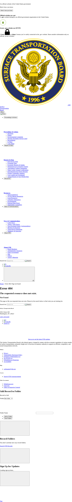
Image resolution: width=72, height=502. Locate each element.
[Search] (28, 261)
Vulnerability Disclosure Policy (13, 355)
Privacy (6, 353)
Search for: (3, 261)
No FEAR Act (8, 358)
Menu (2, 112)
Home (2, 284)
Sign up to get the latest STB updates (39, 339)
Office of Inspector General (12, 387)
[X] (5, 264)
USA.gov (6, 385)
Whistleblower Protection (11, 360)
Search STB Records (6, 446)
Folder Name (4, 413)
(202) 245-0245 (4, 317)
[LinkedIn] (7, 266)
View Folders (8, 418)
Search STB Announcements (12, 376)
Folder (2, 398)
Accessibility (7, 361)
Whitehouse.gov (8, 384)
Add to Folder (8, 416)
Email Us (6, 323)
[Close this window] (15, 428)
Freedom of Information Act (12, 356)
